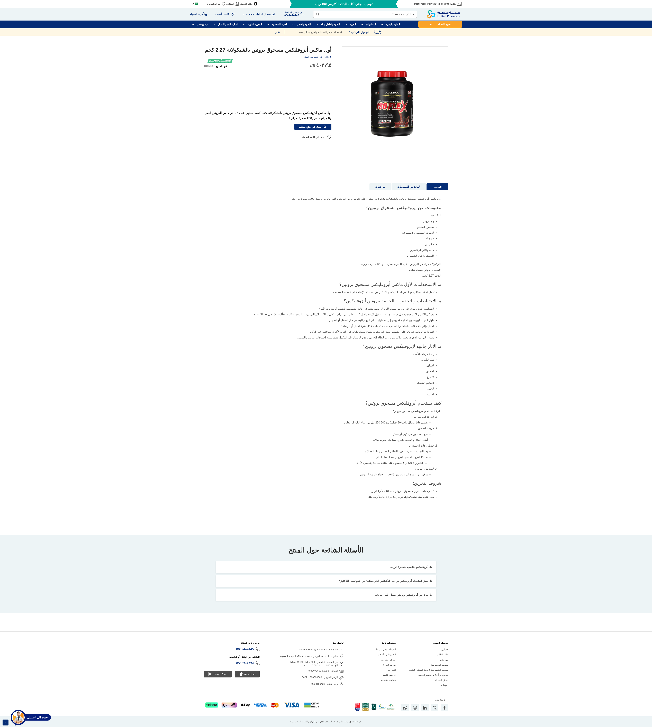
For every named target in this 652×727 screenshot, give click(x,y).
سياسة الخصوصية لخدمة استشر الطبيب (428, 669)
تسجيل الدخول (263, 14)
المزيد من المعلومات (408, 186)
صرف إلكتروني (388, 659)
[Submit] (317, 13)
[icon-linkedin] (425, 707)
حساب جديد (248, 14)
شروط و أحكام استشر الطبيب (433, 675)
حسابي (444, 649)
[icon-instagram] (415, 707)
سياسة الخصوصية (439, 664)
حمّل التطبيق (246, 4)
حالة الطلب (442, 654)
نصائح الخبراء (441, 680)
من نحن (444, 659)
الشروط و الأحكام (387, 654)
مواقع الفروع (213, 3)
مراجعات (380, 186)
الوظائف (230, 4)
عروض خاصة (389, 675)
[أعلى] (5, 722)
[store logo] (443, 14)
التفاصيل (437, 186)
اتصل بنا (392, 669)
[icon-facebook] (444, 707)
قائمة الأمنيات (222, 14)
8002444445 (245, 649)
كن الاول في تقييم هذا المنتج (317, 56)
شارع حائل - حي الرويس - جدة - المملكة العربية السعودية (309, 656)
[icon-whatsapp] (405, 707)
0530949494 (245, 663)
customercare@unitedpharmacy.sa (435, 3)
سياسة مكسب (388, 680)
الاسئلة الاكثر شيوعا (386, 649)
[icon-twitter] (434, 707)
